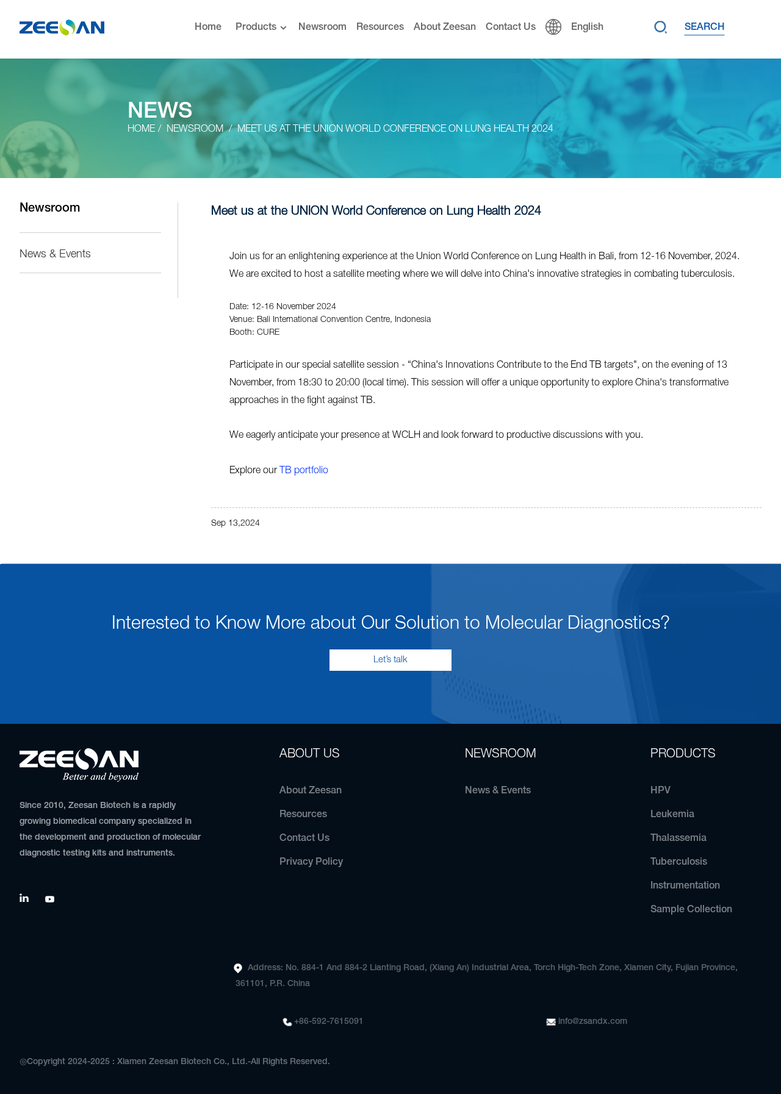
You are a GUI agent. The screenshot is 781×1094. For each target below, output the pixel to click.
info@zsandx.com (592, 1022)
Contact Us (511, 27)
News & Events (55, 254)
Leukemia (672, 814)
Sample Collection (691, 910)
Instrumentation (685, 886)
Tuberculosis (678, 862)
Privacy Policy (311, 862)
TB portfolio (303, 471)
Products (256, 27)
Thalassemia (678, 838)
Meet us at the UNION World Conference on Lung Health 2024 (395, 129)
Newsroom (322, 27)
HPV (660, 791)
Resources (380, 27)
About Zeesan (445, 27)
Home (208, 27)
